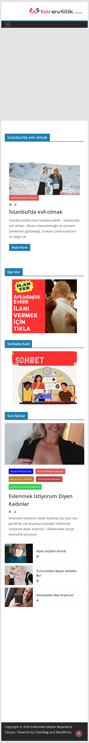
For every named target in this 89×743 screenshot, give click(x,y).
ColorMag (42, 732)
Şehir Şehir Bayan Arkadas (25, 486)
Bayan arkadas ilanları (24, 197)
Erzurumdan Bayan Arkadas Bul (56, 573)
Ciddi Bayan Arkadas (49, 479)
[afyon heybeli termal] (19, 553)
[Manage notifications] (78, 733)
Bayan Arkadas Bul (21, 471)
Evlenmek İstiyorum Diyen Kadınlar (41, 499)
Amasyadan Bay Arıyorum (54, 595)
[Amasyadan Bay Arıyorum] (19, 597)
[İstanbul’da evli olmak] (44, 172)
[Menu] (8, 24)
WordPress (64, 732)
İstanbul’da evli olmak (35, 211)
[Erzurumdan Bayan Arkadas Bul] (19, 575)
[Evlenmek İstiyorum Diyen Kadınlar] (44, 444)
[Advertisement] (44, 74)
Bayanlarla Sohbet (21, 479)
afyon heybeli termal (51, 551)
